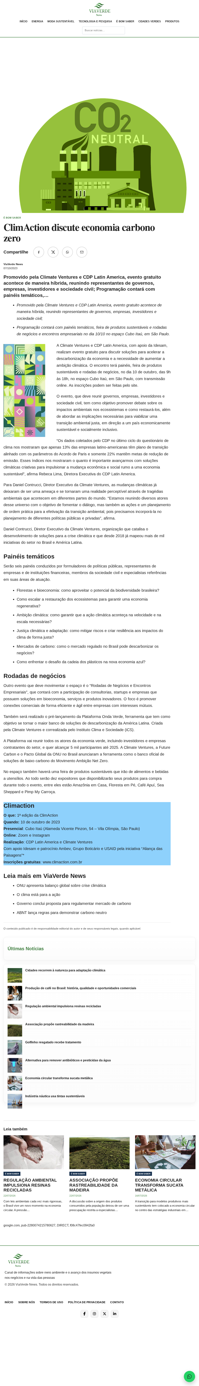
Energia (37, 21)
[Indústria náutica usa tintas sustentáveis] (15, 1101)
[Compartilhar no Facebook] (38, 252)
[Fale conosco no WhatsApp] (189, 1376)
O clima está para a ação (38, 894)
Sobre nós (26, 1302)
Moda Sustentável (60, 21)
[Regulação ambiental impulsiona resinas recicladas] (15, 1011)
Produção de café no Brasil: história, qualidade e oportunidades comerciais (80, 988)
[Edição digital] (76, 30)
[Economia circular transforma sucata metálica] (15, 1083)
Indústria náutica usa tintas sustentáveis (55, 1096)
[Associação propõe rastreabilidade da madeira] (15, 1029)
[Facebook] (84, 1314)
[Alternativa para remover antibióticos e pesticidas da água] (15, 1065)
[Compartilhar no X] (53, 252)
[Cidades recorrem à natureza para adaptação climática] (15, 975)
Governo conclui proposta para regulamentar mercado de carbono (74, 903)
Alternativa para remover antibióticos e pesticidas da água (68, 1060)
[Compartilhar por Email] (81, 252)
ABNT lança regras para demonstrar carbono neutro (62, 912)
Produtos (172, 21)
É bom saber (125, 21)
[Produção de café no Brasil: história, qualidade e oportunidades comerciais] (15, 993)
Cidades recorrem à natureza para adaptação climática (65, 970)
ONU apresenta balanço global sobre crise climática (61, 885)
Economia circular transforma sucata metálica (59, 1078)
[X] (104, 1314)
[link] (99, 9)
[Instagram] (94, 1314)
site (134, 385)
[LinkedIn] (115, 1314)
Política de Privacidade (86, 1302)
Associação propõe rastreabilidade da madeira (59, 1024)
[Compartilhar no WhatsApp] (67, 252)
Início (23, 21)
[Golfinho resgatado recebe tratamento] (15, 1047)
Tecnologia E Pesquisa (95, 21)
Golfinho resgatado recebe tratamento (53, 1042)
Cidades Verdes (149, 21)
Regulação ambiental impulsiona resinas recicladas (63, 1006)
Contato (117, 1302)
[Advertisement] (99, 53)
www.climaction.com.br (62, 862)
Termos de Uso (51, 1302)
